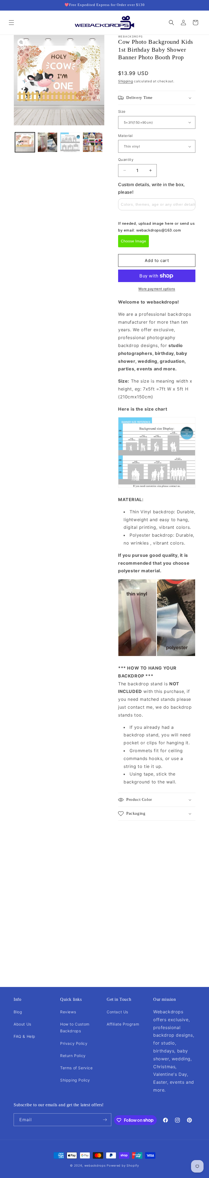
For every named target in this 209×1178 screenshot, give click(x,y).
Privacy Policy (73, 1043)
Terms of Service (76, 1067)
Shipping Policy (75, 1080)
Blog (18, 1012)
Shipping (125, 81)
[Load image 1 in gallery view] (25, 142)
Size (122, 111)
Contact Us (117, 1012)
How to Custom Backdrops (75, 1027)
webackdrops (95, 1165)
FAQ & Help (24, 1036)
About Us (22, 1024)
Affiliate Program (123, 1024)
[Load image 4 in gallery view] (93, 142)
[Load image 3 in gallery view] (70, 142)
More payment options (157, 289)
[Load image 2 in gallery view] (47, 142)
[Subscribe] (105, 1119)
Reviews (68, 1012)
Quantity (125, 159)
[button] (11, 23)
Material (125, 135)
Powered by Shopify (123, 1165)
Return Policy (73, 1055)
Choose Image (133, 241)
